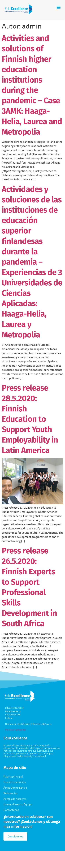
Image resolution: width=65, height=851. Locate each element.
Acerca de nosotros (15, 798)
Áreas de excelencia (15, 787)
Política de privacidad (15, 729)
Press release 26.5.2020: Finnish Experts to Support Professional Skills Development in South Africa (29, 587)
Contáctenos (11, 810)
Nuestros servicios (14, 782)
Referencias (10, 793)
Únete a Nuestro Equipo (17, 804)
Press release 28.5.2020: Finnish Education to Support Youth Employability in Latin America (30, 419)
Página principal (13, 776)
